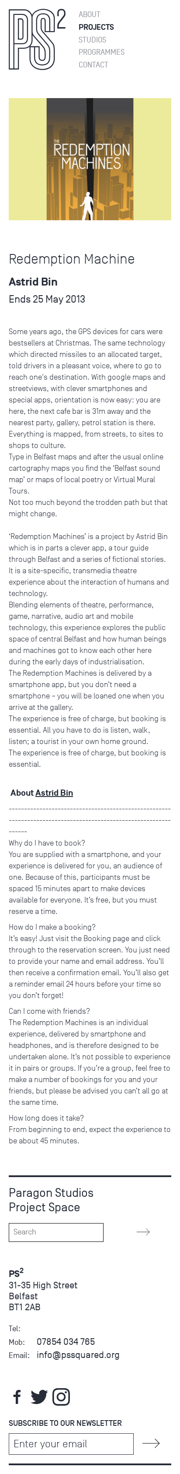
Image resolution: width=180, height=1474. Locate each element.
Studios (92, 40)
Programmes (102, 52)
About (89, 14)
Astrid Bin (54, 793)
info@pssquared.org (78, 1354)
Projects (96, 27)
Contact (93, 65)
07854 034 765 (66, 1341)
